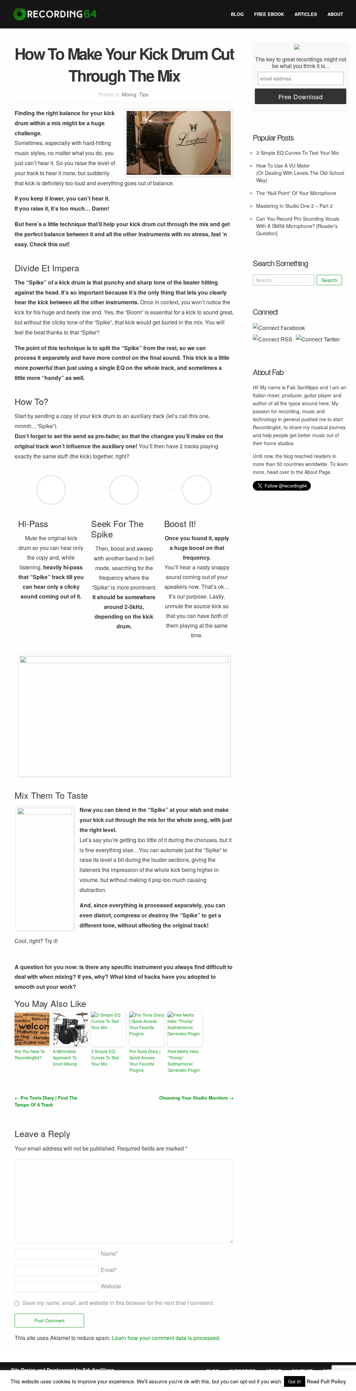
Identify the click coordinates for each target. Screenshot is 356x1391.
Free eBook (269, 14)
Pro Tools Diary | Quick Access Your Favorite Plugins (144, 1060)
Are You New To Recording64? (30, 1054)
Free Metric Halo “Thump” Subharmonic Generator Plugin (184, 1060)
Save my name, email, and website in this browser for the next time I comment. (118, 1303)
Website (111, 1286)
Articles (305, 14)
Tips (143, 94)
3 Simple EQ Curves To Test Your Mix (105, 1057)
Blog (237, 14)
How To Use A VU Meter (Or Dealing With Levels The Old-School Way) (300, 173)
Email (109, 1270)
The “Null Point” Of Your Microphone (296, 192)
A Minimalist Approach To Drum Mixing (65, 1057)
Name (109, 1253)
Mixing (129, 94)
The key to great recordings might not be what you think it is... (300, 63)
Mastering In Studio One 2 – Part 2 (294, 205)
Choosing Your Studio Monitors (196, 1097)
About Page (317, 471)
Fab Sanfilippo (98, 1369)
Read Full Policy (326, 1381)
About (335, 14)
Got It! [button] (294, 1381)
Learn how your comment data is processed (165, 1338)
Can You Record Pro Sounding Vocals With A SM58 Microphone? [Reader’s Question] (297, 226)
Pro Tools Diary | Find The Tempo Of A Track (46, 1101)
